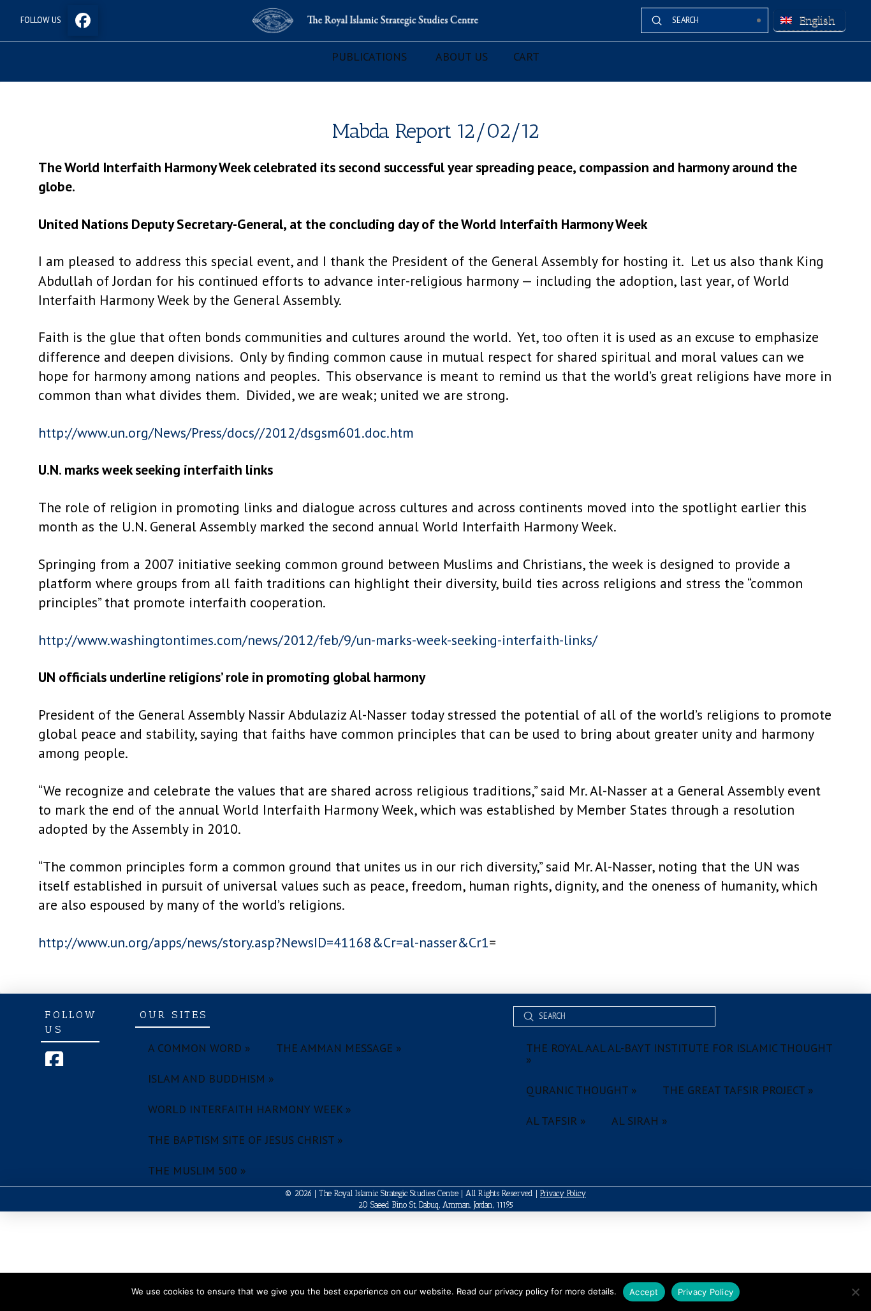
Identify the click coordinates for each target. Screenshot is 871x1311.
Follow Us (40, 20)
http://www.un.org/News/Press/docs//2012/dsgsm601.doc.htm (226, 432)
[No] (855, 1291)
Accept (644, 1292)
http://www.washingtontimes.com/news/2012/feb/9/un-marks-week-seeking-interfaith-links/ (317, 640)
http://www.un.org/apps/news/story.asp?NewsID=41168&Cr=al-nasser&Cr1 (263, 942)
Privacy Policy (563, 1193)
